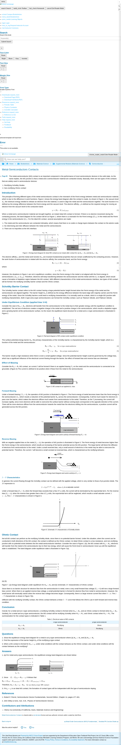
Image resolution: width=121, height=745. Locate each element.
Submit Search (6, 41)
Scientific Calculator (11, 110)
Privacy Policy (49, 740)
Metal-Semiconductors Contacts (12, 715)
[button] (7, 125)
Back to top (5, 721)
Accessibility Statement (76, 740)
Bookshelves (25, 164)
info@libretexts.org (9, 742)
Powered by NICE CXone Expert (32, 735)
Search (5, 159)
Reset (3, 55)
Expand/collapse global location (118, 163)
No (33, 727)
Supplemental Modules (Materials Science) (70, 164)
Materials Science (42, 164)
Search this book (5, 35)
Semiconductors (97, 164)
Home (11, 164)
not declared (37, 715)
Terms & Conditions (61, 740)
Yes (25, 727)
